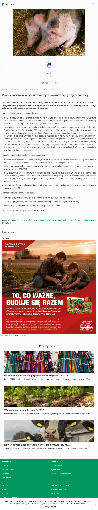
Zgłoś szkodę (55, 470)
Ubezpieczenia (56, 466)
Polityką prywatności (17, 504)
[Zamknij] (95, 504)
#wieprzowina (54, 89)
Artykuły (5, 466)
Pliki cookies (55, 493)
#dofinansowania (16, 89)
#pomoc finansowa (31, 89)
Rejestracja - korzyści (9, 498)
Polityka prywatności (58, 489)
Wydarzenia (6, 478)
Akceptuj (45, 507)
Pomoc (4, 489)
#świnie (44, 89)
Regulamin (55, 498)
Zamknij (53, 507)
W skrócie (5, 474)
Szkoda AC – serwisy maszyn (61, 474)
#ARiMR (4, 89)
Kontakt (5, 493)
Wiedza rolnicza (8, 470)
